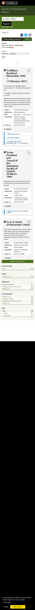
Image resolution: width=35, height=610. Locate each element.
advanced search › (8, 26)
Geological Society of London (11, 286)
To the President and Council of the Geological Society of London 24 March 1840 (12, 164)
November (7, 315)
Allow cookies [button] (17, 607)
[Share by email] (29, 35)
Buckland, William (8, 284)
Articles (27, 39)
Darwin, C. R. (6, 276)
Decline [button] (6, 607)
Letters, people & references (12, 39)
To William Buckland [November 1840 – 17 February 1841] (16, 75)
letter (3, 269)
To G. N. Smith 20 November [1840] (18, 223)
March (6, 313)
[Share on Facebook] (21, 35)
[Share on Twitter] (25, 35)
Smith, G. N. (6, 289)
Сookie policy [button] (7, 602)
